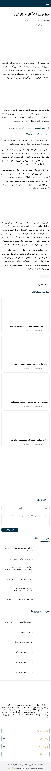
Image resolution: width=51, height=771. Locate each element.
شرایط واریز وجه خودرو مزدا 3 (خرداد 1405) (31, 364)
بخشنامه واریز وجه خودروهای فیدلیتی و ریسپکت (30, 402)
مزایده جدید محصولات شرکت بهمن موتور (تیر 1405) (28, 326)
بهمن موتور (44, 276)
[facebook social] (23, 723)
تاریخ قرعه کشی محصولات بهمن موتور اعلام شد (30, 440)
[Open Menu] (47, 4)
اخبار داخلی (46, 20)
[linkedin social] (28, 723)
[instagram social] (33, 723)
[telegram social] (18, 723)
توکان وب (11, 768)
